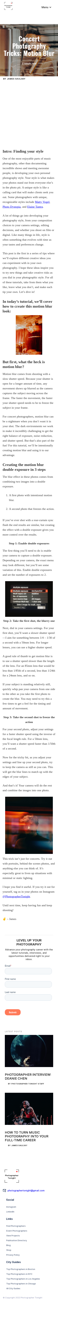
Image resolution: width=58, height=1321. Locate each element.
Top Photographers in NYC (19, 1274)
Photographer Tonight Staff (27, 1084)
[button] (46, 7)
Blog (8, 1245)
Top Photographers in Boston (20, 1269)
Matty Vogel (42, 202)
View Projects (13, 1235)
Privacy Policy (13, 1255)
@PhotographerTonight (16, 896)
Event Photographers (16, 1231)
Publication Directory (16, 1240)
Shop (8, 1250)
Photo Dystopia (12, 206)
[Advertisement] (29, 113)
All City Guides (13, 1288)
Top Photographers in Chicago (21, 1283)
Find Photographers (16, 1226)
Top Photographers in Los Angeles (23, 1279)
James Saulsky (16, 79)
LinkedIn (10, 1211)
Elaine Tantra (35, 206)
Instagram (11, 1207)
